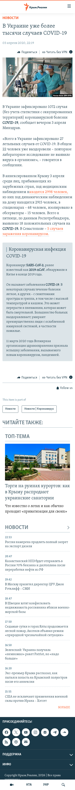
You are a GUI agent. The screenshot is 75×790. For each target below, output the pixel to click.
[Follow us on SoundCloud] (64, 732)
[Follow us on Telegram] (55, 732)
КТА (29, 784)
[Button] (27, 52)
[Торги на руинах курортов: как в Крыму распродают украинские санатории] (37, 462)
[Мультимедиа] (11, 785)
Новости (10, 18)
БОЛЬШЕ (64, 707)
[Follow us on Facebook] (6, 732)
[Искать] (63, 785)
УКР (46, 784)
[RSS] (6, 742)
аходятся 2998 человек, (48, 192)
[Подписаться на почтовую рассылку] (26, 742)
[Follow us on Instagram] (35, 732)
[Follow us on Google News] (45, 732)
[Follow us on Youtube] (26, 732)
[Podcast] (16, 742)
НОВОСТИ (16, 528)
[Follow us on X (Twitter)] (16, 732)
